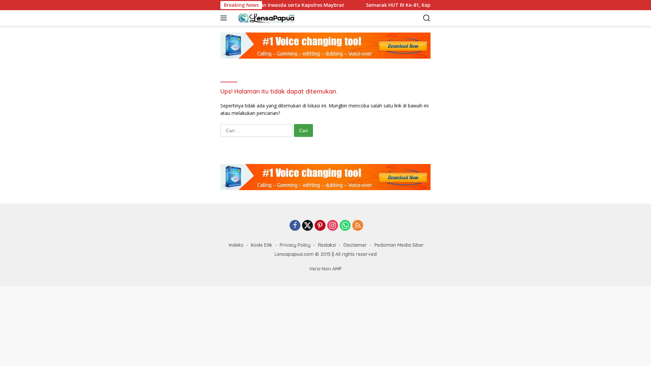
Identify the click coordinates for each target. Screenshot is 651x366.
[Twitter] (307, 226)
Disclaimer (355, 245)
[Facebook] (295, 226)
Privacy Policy (295, 245)
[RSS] (357, 226)
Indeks (236, 245)
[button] (225, 18)
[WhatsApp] (345, 226)
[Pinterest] (320, 226)
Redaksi (327, 245)
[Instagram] (332, 226)
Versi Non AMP (325, 269)
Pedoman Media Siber (399, 245)
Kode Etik (261, 245)
